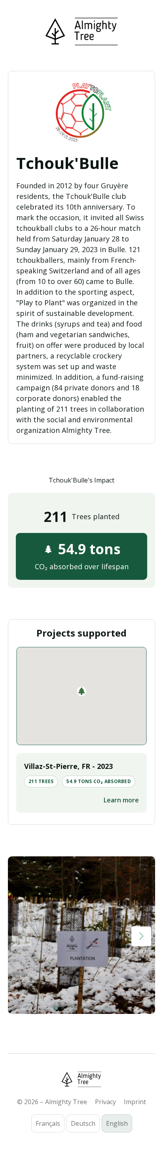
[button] (81, 691)
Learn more (121, 800)
